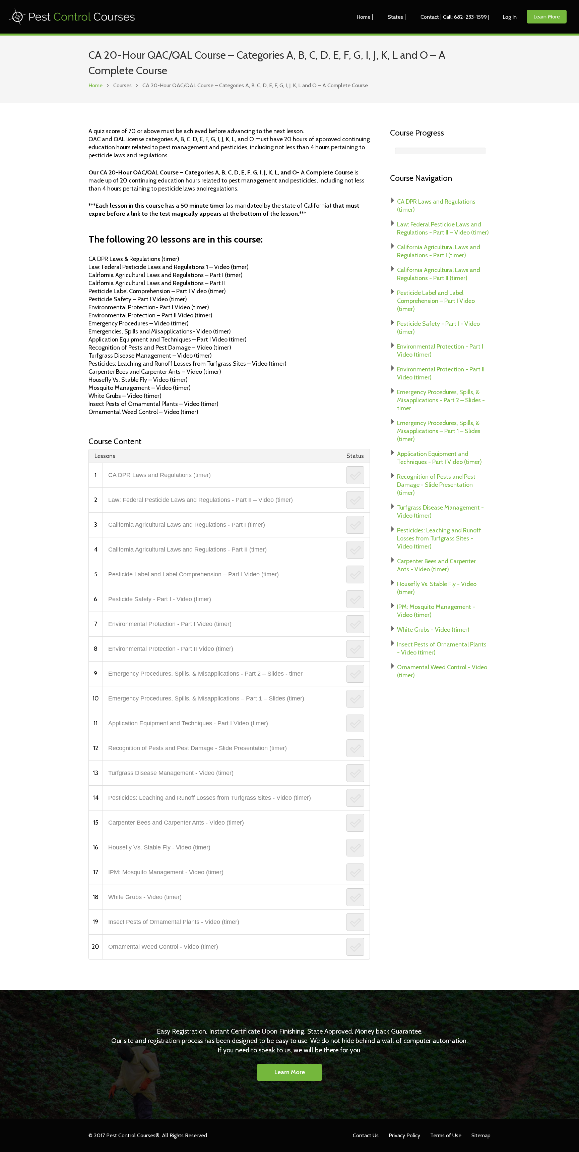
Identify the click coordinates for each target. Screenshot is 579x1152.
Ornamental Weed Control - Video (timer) (163, 946)
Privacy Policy (404, 1135)
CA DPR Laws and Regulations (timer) (159, 475)
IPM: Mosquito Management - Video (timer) (165, 872)
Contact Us (366, 1135)
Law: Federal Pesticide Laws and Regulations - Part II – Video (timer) (200, 499)
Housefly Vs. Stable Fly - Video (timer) (159, 847)
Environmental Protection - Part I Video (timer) (170, 624)
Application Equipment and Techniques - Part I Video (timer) (188, 723)
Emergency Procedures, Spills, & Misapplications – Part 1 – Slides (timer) (206, 698)
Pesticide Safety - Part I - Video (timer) (159, 599)
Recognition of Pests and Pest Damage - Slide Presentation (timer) (197, 748)
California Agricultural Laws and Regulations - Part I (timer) (186, 524)
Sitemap (481, 1135)
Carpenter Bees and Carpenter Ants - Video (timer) (176, 822)
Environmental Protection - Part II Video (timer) (170, 648)
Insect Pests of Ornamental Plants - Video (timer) (173, 922)
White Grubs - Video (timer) (145, 897)
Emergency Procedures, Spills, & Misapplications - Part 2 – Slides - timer (205, 673)
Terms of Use (445, 1135)
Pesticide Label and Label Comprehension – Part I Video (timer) (193, 574)
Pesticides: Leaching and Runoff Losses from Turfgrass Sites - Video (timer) (209, 797)
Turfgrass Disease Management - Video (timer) (171, 773)
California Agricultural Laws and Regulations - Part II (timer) (187, 549)
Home (95, 85)
